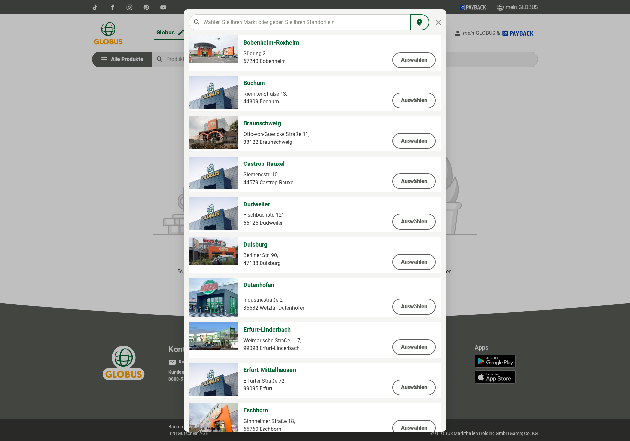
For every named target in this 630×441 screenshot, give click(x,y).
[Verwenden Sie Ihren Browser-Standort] (419, 22)
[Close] (438, 22)
